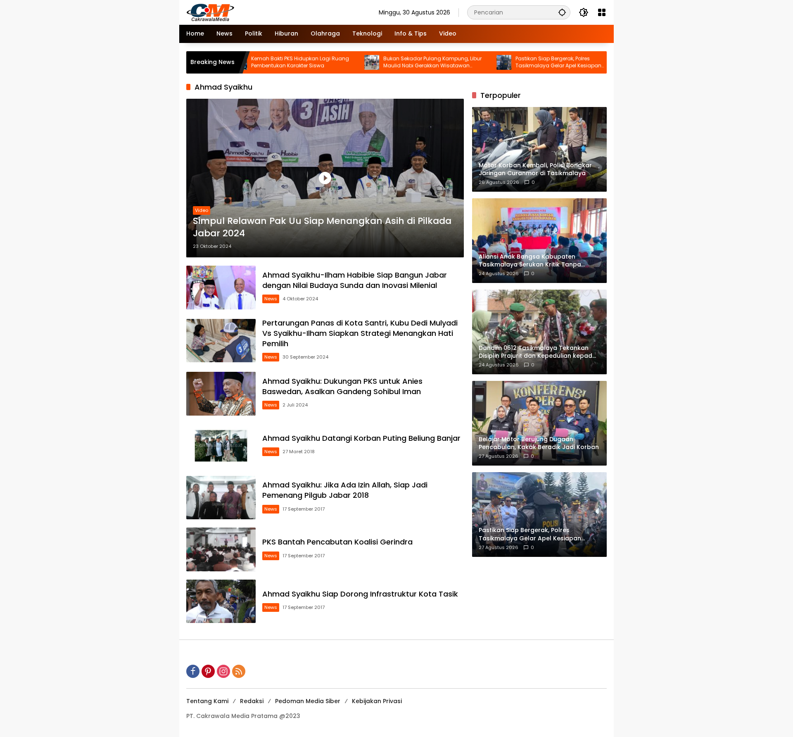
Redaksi (252, 701)
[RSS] (238, 671)
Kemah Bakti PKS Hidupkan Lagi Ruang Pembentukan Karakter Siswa (268, 62)
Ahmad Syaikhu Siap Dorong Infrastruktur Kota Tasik (360, 594)
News (270, 298)
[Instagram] (223, 671)
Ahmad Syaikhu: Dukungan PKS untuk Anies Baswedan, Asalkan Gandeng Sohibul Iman (342, 386)
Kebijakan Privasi (377, 701)
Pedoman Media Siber (307, 701)
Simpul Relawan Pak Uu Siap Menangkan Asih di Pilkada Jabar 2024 (322, 227)
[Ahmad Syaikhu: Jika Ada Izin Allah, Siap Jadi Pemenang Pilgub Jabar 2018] (221, 498)
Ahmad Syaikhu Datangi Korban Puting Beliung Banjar (361, 438)
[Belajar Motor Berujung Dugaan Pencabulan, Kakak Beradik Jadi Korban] (603, 62)
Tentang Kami (207, 701)
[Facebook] (192, 671)
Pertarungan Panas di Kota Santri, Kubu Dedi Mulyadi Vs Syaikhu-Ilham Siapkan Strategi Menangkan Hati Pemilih (360, 333)
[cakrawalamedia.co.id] (258, 12)
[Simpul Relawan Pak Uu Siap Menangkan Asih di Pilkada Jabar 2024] (325, 178)
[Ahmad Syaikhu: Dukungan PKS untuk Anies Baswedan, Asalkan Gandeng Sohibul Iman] (221, 394)
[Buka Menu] (602, 12)
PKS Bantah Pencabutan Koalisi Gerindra (337, 542)
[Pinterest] (208, 671)
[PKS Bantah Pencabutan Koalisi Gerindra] (221, 549)
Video (201, 210)
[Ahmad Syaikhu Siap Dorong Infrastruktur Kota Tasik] (221, 601)
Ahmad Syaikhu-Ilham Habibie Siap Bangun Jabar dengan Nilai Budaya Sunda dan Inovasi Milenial (354, 280)
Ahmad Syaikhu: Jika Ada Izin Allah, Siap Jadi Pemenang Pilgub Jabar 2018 (344, 490)
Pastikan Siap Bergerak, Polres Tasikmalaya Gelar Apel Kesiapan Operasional (526, 62)
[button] (562, 12)
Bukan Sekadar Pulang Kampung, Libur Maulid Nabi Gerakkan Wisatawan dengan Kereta (400, 62)
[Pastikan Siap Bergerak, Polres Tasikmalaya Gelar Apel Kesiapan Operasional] (471, 62)
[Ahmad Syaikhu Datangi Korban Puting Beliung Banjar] (221, 446)
